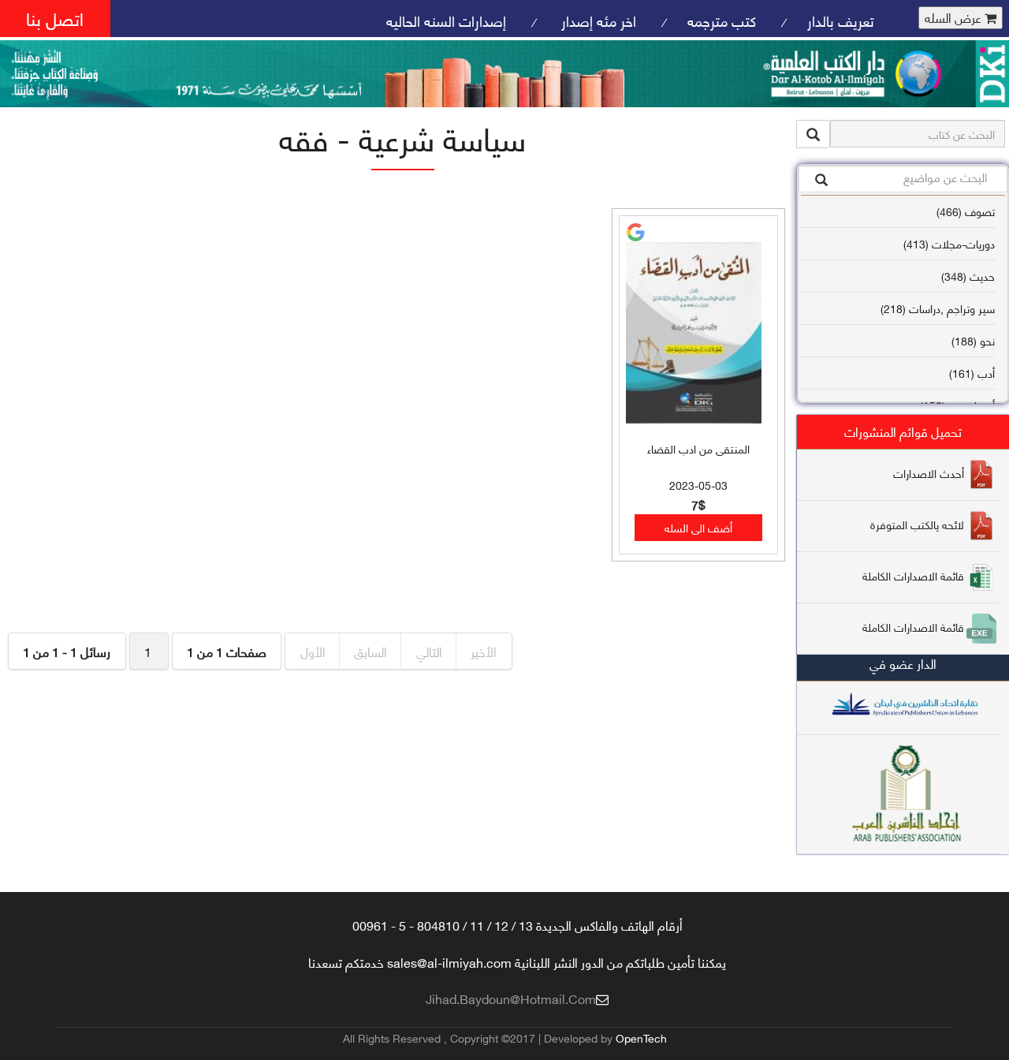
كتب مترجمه (721, 20)
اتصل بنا (55, 18)
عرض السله (955, 17)
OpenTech (641, 1037)
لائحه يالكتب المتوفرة (917, 523)
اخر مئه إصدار (596, 20)
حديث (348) (968, 275)
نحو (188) (973, 340)
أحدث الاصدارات (928, 472)
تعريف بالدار (840, 20)
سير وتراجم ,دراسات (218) (938, 308)
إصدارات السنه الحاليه (446, 20)
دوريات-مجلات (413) (949, 243)
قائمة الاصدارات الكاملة (913, 574)
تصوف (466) (965, 211)
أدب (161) (972, 372)
